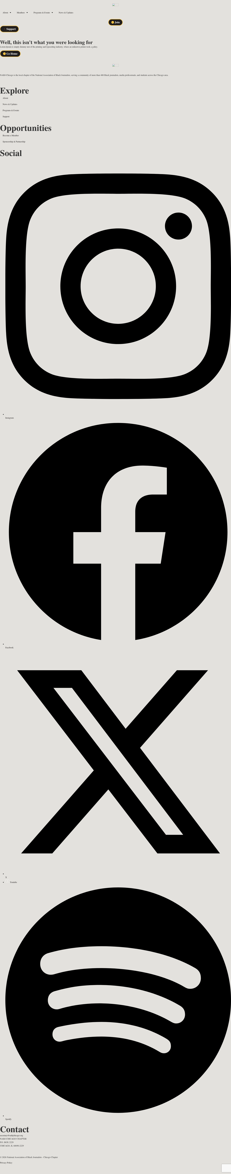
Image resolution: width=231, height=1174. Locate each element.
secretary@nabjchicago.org (11, 1135)
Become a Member (11, 135)
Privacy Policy (6, 1162)
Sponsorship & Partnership (14, 141)
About (5, 12)
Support (6, 116)
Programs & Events (42, 12)
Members (21, 12)
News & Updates (66, 12)
